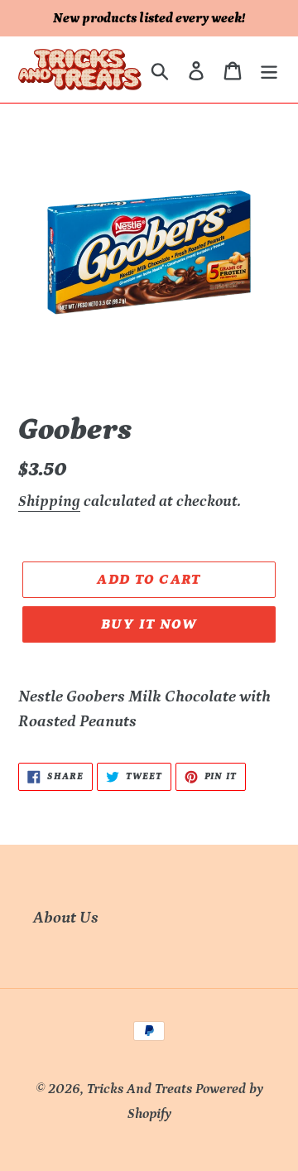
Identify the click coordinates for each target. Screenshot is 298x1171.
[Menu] (269, 69)
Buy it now (149, 624)
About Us (66, 917)
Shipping (49, 501)
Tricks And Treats (139, 1089)
